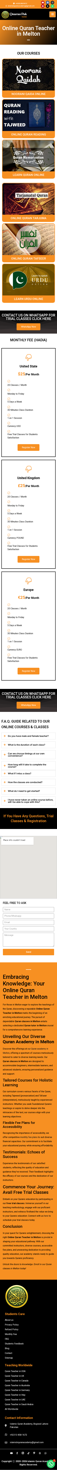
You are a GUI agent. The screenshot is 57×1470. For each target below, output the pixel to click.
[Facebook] (47, 2)
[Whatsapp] (52, 6)
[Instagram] (52, 2)
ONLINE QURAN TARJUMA (28, 218)
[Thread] (40, 1453)
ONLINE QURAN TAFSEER (28, 258)
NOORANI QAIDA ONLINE (28, 94)
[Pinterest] (43, 6)
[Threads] (47, 6)
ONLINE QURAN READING (28, 134)
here (46, 1216)
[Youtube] (43, 2)
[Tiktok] (28, 1453)
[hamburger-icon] (52, 14)
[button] (51, 1464)
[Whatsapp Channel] (45, 1453)
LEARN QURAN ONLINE (28, 175)
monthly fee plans (28, 1137)
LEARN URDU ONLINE (28, 299)
